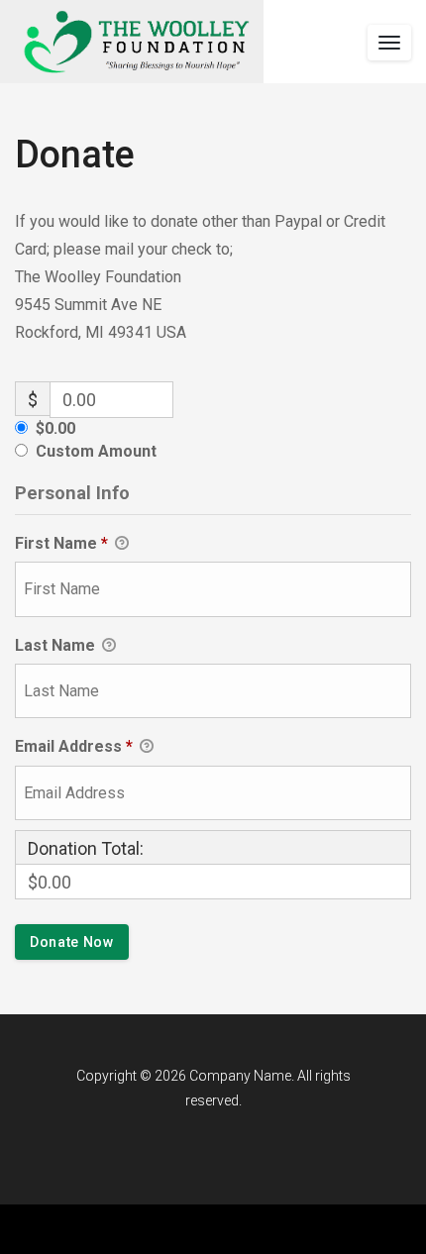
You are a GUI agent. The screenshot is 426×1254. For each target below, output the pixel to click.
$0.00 (55, 428)
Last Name (57, 645)
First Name (61, 543)
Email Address (74, 746)
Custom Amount (96, 451)
